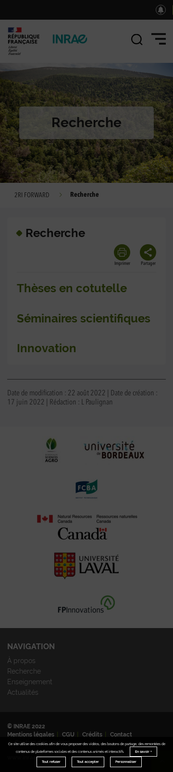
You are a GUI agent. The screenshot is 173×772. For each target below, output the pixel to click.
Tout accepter (88, 762)
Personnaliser (125, 762)
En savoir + (143, 751)
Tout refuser (51, 762)
